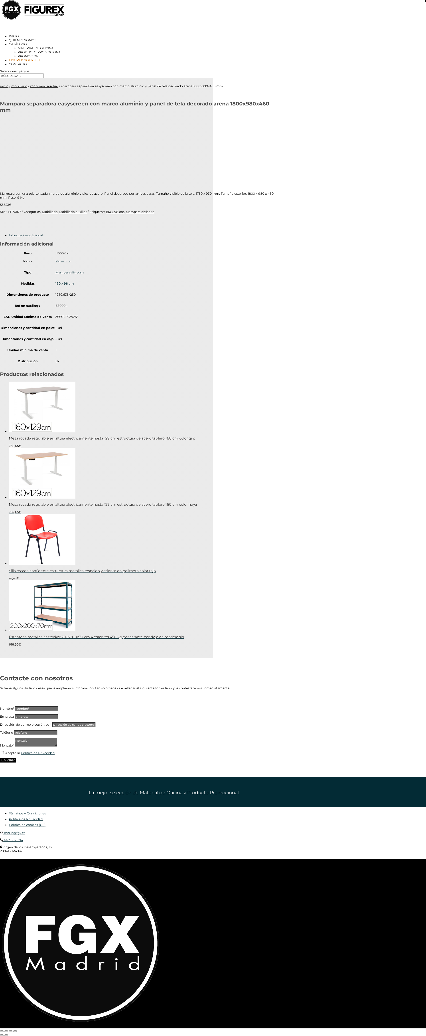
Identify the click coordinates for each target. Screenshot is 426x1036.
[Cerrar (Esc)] (15, 1031)
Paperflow (63, 261)
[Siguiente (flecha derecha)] (6, 1035)
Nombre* (7, 709)
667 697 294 (13, 840)
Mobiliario (19, 86)
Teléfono (6, 733)
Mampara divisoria (140, 212)
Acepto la (30, 753)
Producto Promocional (40, 52)
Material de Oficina (35, 48)
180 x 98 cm (115, 212)
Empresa (7, 717)
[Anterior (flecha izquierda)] (2, 1035)
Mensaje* (7, 745)
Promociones (30, 56)
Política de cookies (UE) (27, 825)
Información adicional (26, 235)
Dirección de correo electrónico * (25, 725)
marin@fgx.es (14, 833)
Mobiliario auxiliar (44, 86)
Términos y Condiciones (27, 813)
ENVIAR (8, 760)
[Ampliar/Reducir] (2, 1031)
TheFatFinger (81, 857)
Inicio (4, 86)
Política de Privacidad (38, 753)
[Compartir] (10, 1031)
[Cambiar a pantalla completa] (6, 1031)
